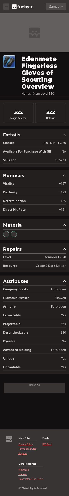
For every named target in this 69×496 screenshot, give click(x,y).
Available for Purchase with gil (27, 151)
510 (63, 332)
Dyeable (9, 341)
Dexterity (10, 192)
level (7, 257)
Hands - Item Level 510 (37, 93)
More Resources (27, 463)
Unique (8, 358)
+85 (63, 201)
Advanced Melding (17, 350)
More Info (24, 438)
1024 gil (60, 160)
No (64, 151)
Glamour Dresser (16, 298)
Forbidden (58, 289)
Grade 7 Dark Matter (51, 266)
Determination (14, 201)
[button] (34, 135)
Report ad (34, 385)
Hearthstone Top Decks (30, 479)
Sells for (9, 160)
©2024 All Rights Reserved (32, 488)
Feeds (45, 438)
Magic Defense (18, 118)
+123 (62, 192)
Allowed (60, 298)
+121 (62, 209)
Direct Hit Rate (14, 209)
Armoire (9, 306)
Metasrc (22, 474)
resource (10, 266)
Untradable (12, 367)
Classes (8, 143)
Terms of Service (27, 448)
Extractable (12, 315)
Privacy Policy (25, 444)
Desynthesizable (15, 332)
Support (22, 453)
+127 (62, 183)
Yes (63, 315)
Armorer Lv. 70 (55, 257)
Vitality (8, 183)
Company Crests (15, 289)
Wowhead (23, 469)
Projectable (11, 324)
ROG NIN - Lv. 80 (54, 143)
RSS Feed (47, 444)
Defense (50, 118)
